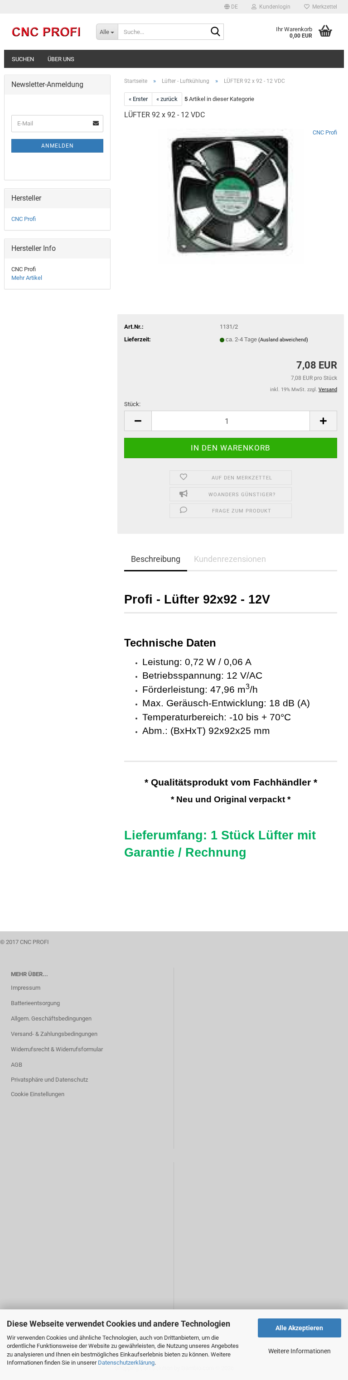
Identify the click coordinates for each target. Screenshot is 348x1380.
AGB (16, 1064)
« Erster (138, 99)
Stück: (132, 404)
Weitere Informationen (299, 1351)
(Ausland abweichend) (283, 340)
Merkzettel (323, 7)
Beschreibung (155, 559)
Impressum (25, 987)
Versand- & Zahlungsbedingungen (54, 1033)
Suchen (23, 59)
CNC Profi (325, 132)
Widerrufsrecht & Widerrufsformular (57, 1049)
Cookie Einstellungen (37, 1094)
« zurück (167, 99)
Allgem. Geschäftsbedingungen (51, 1018)
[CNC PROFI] (46, 32)
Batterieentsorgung (35, 1003)
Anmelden (57, 146)
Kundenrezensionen (230, 559)
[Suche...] (215, 32)
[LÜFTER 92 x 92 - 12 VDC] (231, 195)
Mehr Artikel (26, 277)
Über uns (61, 59)
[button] (231, 7)
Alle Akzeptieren (299, 1328)
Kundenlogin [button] (273, 7)
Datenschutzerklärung (126, 1362)
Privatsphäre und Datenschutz (49, 1079)
